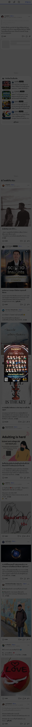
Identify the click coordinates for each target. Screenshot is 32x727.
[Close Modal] (26, 347)
